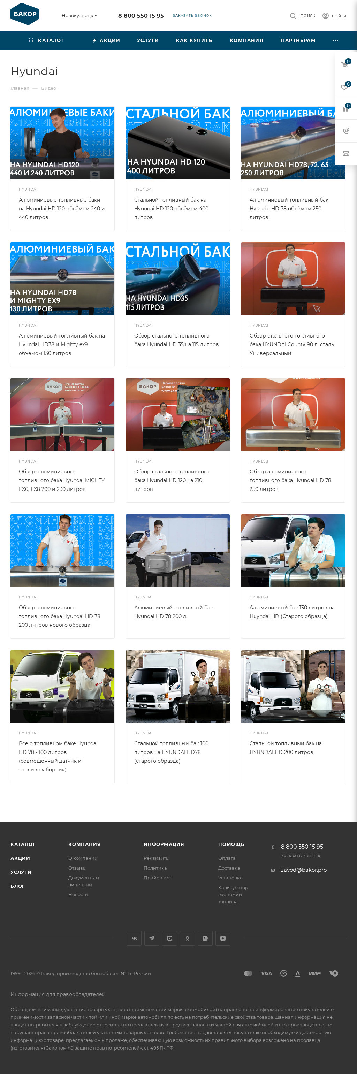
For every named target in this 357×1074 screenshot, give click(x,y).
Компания (84, 844)
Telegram (151, 938)
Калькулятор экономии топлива (233, 894)
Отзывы (77, 868)
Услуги (21, 872)
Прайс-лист (157, 877)
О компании (83, 858)
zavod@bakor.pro (304, 869)
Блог (17, 886)
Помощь (231, 844)
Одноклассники (187, 938)
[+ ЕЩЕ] (336, 40)
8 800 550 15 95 (141, 16)
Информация (164, 844)
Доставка (229, 868)
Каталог (23, 844)
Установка (230, 877)
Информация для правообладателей (58, 994)
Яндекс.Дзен (222, 938)
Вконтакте (134, 938)
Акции (20, 858)
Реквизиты (156, 858)
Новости (78, 894)
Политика (155, 868)
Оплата (227, 858)
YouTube (169, 938)
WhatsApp (205, 938)
